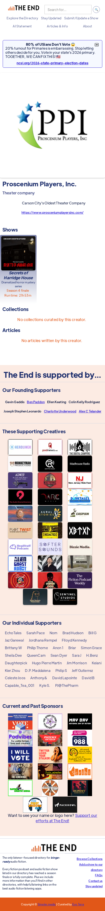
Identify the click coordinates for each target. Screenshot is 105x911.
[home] (23, 9)
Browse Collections (90, 858)
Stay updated (94, 886)
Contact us (95, 880)
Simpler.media (46, 904)
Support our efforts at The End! (66, 818)
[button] (22, 18)
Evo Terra (78, 904)
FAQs (99, 875)
